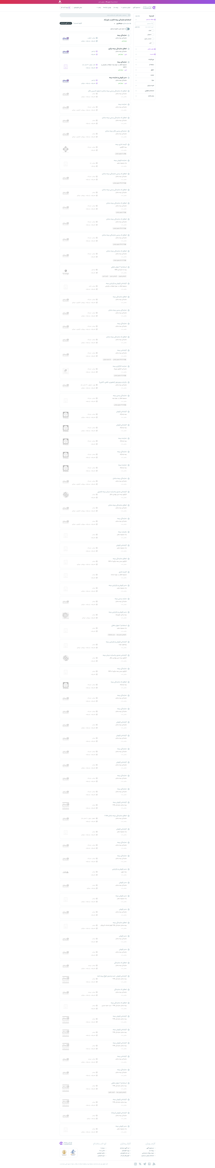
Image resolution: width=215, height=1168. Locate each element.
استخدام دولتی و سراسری (148, 1156)
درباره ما (103, 1148)
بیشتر (99, 7)
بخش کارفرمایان (78, 7)
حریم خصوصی (101, 1156)
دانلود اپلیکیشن (101, 1153)
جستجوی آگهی (136, 7)
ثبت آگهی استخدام (65, 23)
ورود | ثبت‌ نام (64, 7)
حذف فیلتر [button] (137, 27)
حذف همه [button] (137, 16)
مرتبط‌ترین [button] (119, 23)
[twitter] (140, 1164)
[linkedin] (149, 1164)
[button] (144, 30)
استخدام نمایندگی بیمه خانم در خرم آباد (117, 20)
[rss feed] (153, 1164)
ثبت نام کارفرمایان (124, 1153)
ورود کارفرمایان (125, 1151)
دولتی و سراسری (126, 7)
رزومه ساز (116, 7)
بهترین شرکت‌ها (107, 7)
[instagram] (135, 1164)
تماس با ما (102, 1151)
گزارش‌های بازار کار (125, 1156)
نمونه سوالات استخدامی (148, 1153)
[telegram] (144, 1164)
